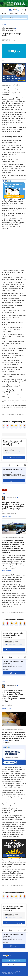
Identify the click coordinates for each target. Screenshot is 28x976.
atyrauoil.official (6, 571)
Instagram (15, 480)
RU (22, 9)
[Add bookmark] (25, 465)
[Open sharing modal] (18, 465)
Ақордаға (5, 740)
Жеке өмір (22, 13)
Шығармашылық (14, 13)
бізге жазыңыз (20, 414)
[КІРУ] (25, 9)
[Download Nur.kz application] (14, 3)
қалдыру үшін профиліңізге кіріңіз (13, 451)
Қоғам (3, 493)
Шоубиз (4, 13)
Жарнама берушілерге (14, 964)
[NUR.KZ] (14, 10)
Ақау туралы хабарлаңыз (14, 960)
